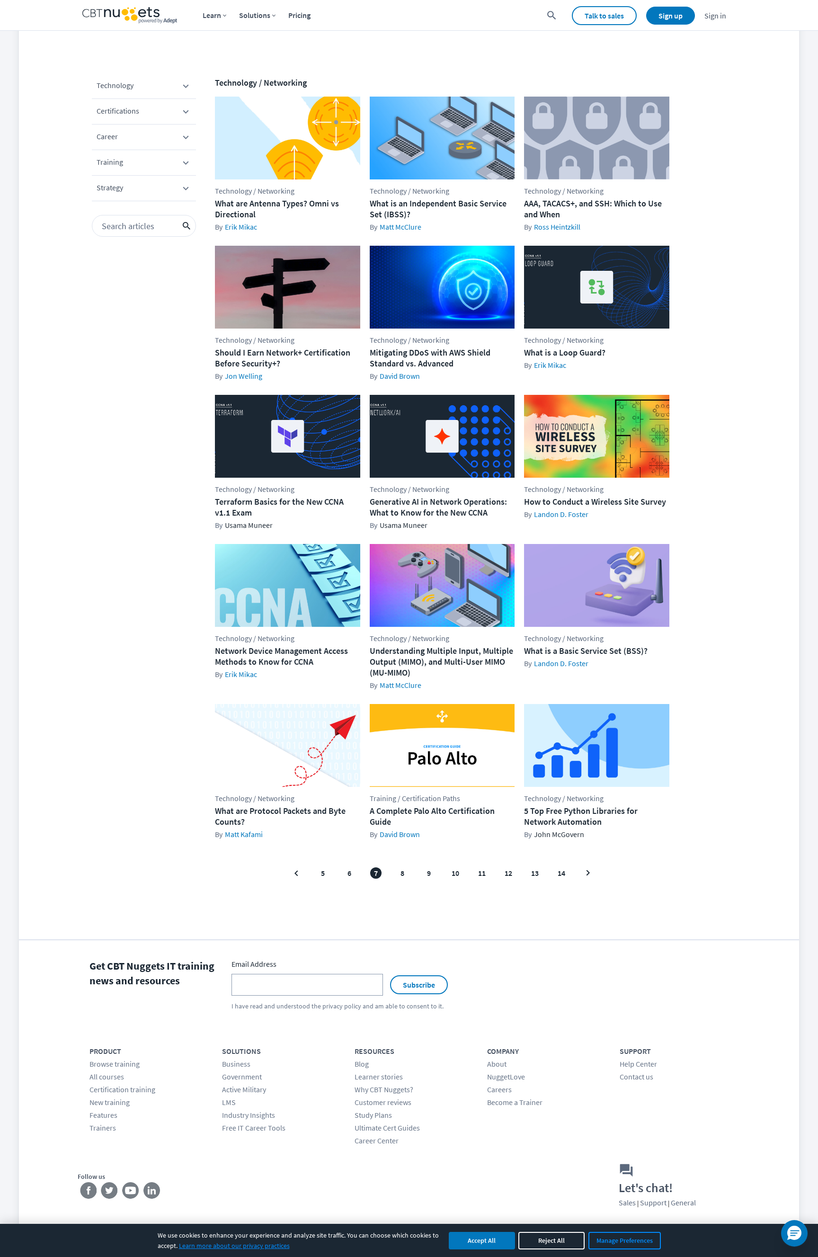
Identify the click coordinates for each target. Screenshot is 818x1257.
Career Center (377, 1140)
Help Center (638, 1064)
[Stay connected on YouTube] (131, 1192)
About (497, 1064)
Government (242, 1076)
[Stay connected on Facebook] (88, 1192)
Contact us (636, 1076)
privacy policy (341, 1006)
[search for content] (552, 15)
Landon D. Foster (561, 514)
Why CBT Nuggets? (384, 1089)
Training (110, 162)
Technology (115, 85)
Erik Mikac (241, 227)
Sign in (715, 15)
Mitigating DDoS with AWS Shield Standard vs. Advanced (430, 358)
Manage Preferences (624, 1240)
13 (535, 873)
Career (107, 136)
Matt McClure (400, 227)
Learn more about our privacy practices (234, 1245)
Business (236, 1064)
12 (508, 873)
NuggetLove (506, 1076)
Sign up (670, 15)
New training (109, 1102)
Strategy (110, 187)
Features (103, 1115)
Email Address (253, 964)
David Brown (400, 376)
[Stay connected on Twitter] (109, 1192)
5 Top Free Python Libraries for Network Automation (581, 816)
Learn (212, 15)
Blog (362, 1064)
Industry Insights (248, 1115)
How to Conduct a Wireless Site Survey (595, 501)
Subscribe (419, 985)
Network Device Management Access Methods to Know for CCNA (281, 656)
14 (561, 873)
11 (482, 873)
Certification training (122, 1089)
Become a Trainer (514, 1102)
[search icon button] (186, 226)
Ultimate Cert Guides (387, 1127)
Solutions (254, 15)
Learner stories (379, 1076)
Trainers (102, 1127)
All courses (106, 1076)
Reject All (551, 1240)
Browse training (114, 1064)
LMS (229, 1102)
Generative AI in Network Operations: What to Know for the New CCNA (438, 507)
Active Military (244, 1089)
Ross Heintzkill (557, 227)
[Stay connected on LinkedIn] (152, 1192)
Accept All (482, 1240)
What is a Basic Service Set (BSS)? (586, 650)
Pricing (299, 15)
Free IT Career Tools (253, 1127)
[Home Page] (129, 15)
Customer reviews (383, 1102)
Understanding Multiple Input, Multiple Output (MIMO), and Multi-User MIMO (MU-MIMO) (441, 661)
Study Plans (373, 1115)
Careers (499, 1089)
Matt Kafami (244, 834)
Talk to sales (604, 15)
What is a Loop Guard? (564, 352)
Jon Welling (243, 376)
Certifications (118, 111)
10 (455, 873)
